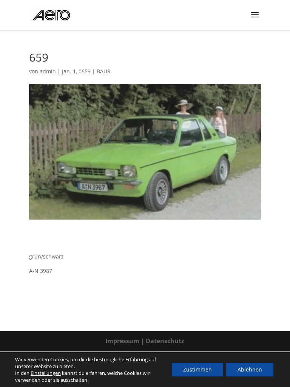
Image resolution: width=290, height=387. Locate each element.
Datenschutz (165, 341)
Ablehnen (250, 369)
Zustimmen (197, 369)
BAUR (104, 71)
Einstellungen (46, 373)
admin (48, 71)
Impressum (122, 341)
